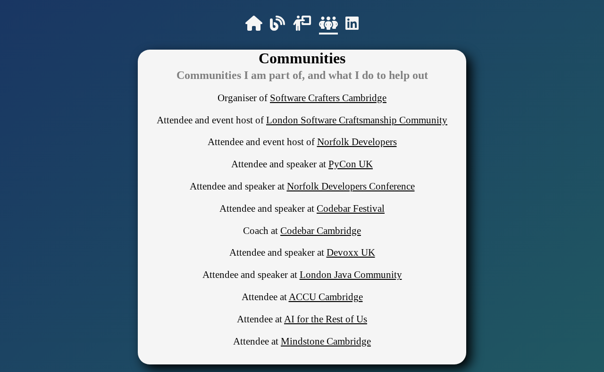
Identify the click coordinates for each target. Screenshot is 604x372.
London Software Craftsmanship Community (356, 119)
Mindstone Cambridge (326, 341)
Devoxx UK (351, 252)
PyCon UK (350, 163)
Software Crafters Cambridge (328, 97)
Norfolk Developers (357, 141)
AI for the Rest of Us (325, 318)
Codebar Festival (351, 208)
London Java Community (351, 274)
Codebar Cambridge (320, 230)
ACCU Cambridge (326, 296)
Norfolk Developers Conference (351, 186)
